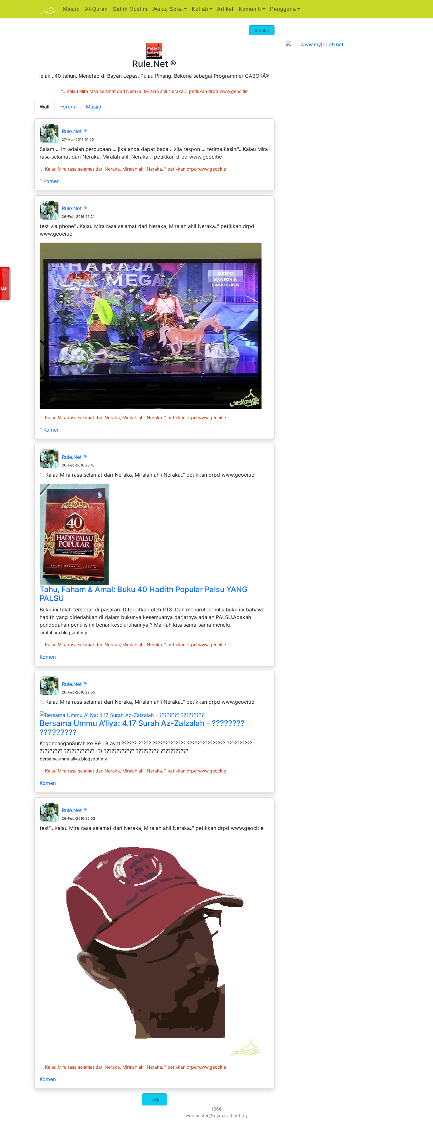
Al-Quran (96, 9)
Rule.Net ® (74, 131)
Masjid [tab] (93, 106)
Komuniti (250, 9)
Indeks (262, 30)
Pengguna (283, 9)
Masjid (71, 9)
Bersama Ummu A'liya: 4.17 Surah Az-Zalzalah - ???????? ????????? (142, 728)
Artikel (225, 9)
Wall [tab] (44, 106)
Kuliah (200, 9)
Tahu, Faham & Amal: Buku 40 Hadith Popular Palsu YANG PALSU (144, 594)
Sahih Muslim (130, 9)
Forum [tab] (67, 106)
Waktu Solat (167, 9)
